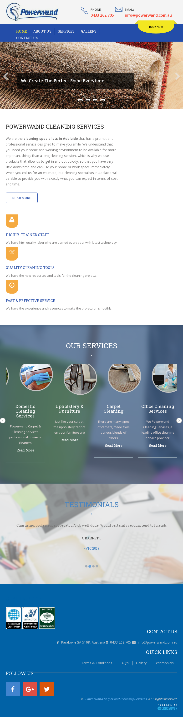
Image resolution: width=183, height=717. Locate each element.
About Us (42, 31)
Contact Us (27, 38)
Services (66, 31)
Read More (21, 198)
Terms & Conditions (96, 663)
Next (175, 76)
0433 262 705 (120, 642)
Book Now (155, 27)
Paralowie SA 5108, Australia (83, 642)
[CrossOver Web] (167, 707)
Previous (8, 76)
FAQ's (124, 663)
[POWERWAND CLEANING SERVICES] (32, 11)
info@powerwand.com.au (157, 642)
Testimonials (164, 663)
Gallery (89, 31)
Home (21, 31)
